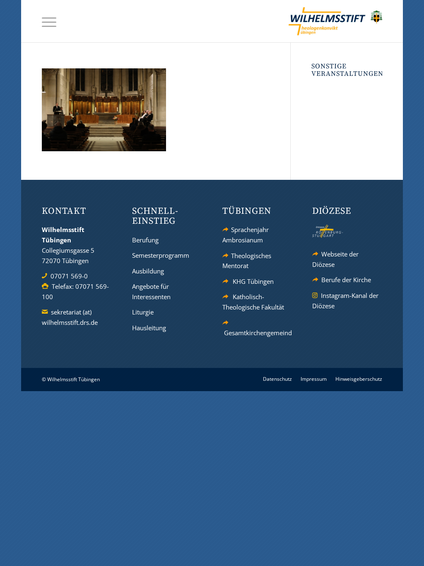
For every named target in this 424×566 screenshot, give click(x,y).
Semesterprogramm (160, 255)
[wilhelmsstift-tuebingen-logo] (335, 21)
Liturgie (143, 312)
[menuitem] (49, 21)
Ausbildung (148, 271)
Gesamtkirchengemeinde (259, 333)
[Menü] (49, 21)
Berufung (145, 240)
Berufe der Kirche (346, 280)
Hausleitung (149, 328)
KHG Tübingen (253, 281)
